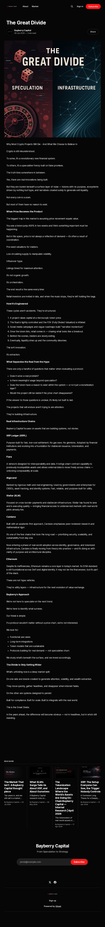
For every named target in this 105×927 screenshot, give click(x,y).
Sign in (80, 6)
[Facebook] (55, 882)
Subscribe (93, 6)
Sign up (52, 900)
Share (93, 31)
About (25, 6)
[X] (50, 882)
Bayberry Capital (22, 30)
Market (35, 6)
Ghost (58, 906)
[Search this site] (72, 6)
